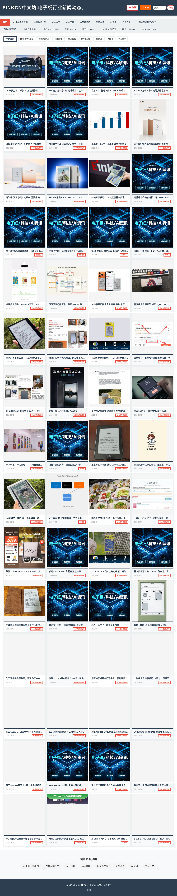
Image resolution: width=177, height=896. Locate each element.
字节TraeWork (89, 29)
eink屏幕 (70, 22)
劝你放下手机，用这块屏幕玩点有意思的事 (69, 625)
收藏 (134, 7)
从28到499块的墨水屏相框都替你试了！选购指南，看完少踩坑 (36, 838)
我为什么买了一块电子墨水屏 (105, 625)
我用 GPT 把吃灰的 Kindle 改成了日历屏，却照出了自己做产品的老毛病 (126, 90)
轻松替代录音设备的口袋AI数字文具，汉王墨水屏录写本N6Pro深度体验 (126, 785)
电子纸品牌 (85, 22)
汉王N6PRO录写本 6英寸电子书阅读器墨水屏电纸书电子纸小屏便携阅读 (40, 785)
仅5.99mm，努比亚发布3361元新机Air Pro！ (114, 250)
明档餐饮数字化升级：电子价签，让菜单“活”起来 (114, 518)
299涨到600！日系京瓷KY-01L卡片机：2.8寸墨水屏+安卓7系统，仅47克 (41, 411)
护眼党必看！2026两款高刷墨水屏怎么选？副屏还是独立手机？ (121, 731)
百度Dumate (70, 29)
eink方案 (56, 22)
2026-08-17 (53, 201)
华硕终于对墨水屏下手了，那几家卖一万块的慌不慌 (115, 678)
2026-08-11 (53, 682)
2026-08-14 (53, 522)
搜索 (171, 8)
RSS (147, 7)
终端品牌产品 (40, 22)
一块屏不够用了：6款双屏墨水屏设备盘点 (111, 197)
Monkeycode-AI (149, 29)
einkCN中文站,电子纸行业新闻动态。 (44, 7)
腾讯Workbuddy (51, 29)
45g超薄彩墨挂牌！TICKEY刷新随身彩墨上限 (113, 357)
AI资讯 (113, 22)
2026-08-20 (95, 148)
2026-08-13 (10, 629)
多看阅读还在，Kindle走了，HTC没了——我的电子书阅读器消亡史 (39, 304)
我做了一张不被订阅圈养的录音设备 (151, 785)
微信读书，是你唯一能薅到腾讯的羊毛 (152, 357)
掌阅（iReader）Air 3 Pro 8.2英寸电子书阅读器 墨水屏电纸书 (37, 571)
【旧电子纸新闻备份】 (147, 22)
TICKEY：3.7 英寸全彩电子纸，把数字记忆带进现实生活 (118, 571)
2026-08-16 (10, 255)
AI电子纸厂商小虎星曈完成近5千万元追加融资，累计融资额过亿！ (123, 304)
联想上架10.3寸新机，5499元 (63, 411)
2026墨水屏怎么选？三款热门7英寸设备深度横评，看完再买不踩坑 (81, 731)
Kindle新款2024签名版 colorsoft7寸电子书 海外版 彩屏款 (79, 838)
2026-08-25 (10, 94)
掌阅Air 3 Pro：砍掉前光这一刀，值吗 (68, 571)
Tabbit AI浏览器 (109, 29)
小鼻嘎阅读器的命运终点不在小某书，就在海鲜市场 (30, 625)
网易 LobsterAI (129, 29)
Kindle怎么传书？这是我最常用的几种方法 (155, 90)
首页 (5, 22)
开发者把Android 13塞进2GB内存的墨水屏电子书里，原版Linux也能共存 (43, 144)
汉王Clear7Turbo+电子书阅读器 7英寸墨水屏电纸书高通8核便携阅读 (40, 731)
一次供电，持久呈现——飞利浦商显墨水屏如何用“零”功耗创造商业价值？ (41, 464)
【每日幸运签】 (30, 29)
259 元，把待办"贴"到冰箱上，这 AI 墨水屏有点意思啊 (75, 90)
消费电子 (100, 22)
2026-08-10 (53, 842)
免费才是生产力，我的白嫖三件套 (65, 464)
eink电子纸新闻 (20, 22)
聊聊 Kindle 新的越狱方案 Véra (150, 625)
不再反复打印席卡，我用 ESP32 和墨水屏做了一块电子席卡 (77, 304)
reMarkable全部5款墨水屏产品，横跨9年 (70, 785)
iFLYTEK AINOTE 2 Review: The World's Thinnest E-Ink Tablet (126, 838)
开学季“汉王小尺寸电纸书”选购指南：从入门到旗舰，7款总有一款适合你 (40, 197)
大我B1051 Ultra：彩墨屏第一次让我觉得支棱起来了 (32, 518)
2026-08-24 (53, 94)
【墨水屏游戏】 (10, 29)
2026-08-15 (53, 362)
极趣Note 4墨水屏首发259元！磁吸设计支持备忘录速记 (76, 678)
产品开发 (126, 22)
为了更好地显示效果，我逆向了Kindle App (27, 678)
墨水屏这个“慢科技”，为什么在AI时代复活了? (113, 464)
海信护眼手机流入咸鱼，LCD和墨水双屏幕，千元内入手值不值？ (79, 357)
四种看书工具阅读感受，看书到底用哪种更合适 (71, 144)
